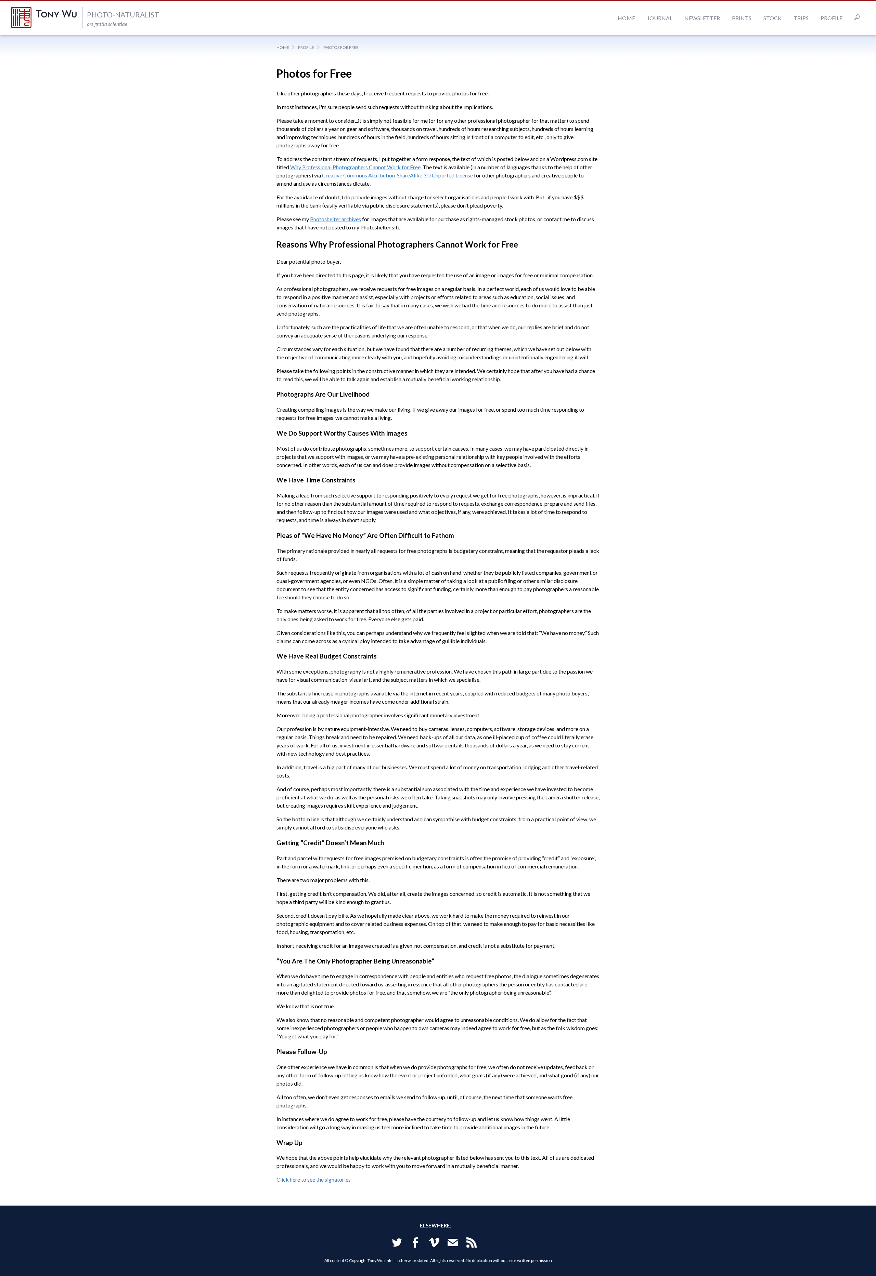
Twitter (397, 1244)
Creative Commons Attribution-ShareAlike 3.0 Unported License (397, 175)
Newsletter (702, 18)
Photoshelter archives (335, 219)
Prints (741, 18)
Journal (659, 18)
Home (626, 18)
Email (453, 1244)
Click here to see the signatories (313, 1179)
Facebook (415, 1244)
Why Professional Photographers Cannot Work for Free (355, 167)
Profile (831, 18)
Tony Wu (46, 17)
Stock (772, 18)
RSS (471, 1244)
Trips (801, 18)
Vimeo (434, 1244)
